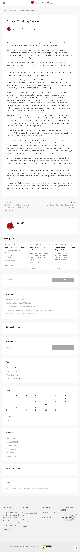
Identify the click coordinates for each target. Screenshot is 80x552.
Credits (38, 546)
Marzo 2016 (11, 453)
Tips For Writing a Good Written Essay (19, 303)
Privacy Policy (47, 517)
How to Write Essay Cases (15, 247)
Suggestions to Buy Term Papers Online (20, 307)
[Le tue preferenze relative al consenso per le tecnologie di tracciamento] (76, 548)
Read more (6, 530)
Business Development (17, 488)
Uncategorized (13, 10)
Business (10, 368)
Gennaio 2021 (12, 446)
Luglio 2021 (11, 442)
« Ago (8, 421)
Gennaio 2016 (12, 456)
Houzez (36, 488)
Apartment (8, 488)
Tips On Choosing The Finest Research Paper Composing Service (30, 310)
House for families (28, 488)
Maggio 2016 (12, 449)
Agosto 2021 (12, 438)
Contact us (25, 526)
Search (63, 280)
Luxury (40, 488)
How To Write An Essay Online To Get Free (21, 314)
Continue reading (10, 260)
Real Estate (11, 375)
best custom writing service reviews (34, 183)
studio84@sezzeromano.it (30, 522)
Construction (12, 371)
